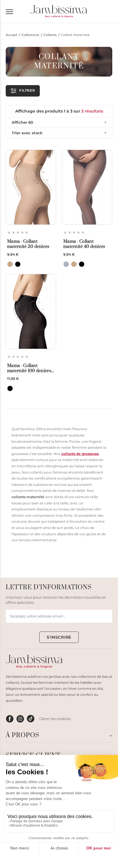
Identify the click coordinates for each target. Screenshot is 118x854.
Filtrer (27, 90)
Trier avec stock (27, 133)
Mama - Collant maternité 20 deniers (28, 244)
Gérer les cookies (54, 718)
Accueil (11, 35)
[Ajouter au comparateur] (50, 166)
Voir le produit (31, 211)
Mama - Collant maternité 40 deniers (84, 244)
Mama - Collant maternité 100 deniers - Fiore (30, 368)
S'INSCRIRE (59, 637)
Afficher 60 (22, 122)
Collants (50, 35)
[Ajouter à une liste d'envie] (50, 156)
